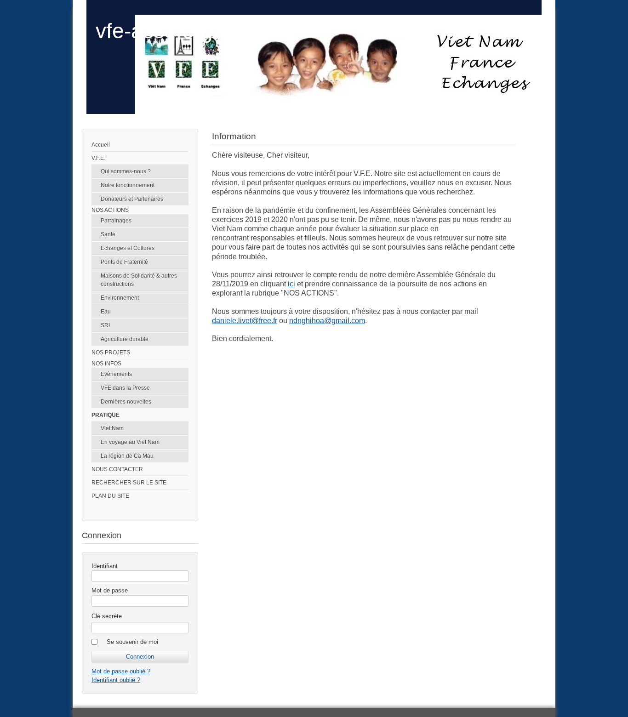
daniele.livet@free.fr (244, 320)
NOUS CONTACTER (117, 469)
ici (291, 284)
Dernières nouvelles (126, 401)
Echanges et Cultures (127, 248)
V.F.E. (98, 158)
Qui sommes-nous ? (126, 171)
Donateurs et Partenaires (132, 199)
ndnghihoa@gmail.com (327, 320)
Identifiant (104, 566)
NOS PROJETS (110, 352)
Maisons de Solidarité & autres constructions (139, 280)
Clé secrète (106, 616)
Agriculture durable (124, 339)
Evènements (116, 374)
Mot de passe (109, 590)
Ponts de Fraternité (124, 262)
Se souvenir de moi (132, 641)
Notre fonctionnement (127, 185)
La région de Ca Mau (127, 456)
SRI (105, 325)
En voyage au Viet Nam (130, 442)
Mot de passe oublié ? (120, 671)
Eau (106, 311)
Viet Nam (112, 428)
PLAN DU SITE (110, 496)
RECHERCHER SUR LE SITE (128, 482)
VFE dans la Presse (125, 388)
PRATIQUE (105, 415)
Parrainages (116, 220)
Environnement (120, 298)
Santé (108, 234)
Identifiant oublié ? (115, 680)
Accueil (100, 145)
